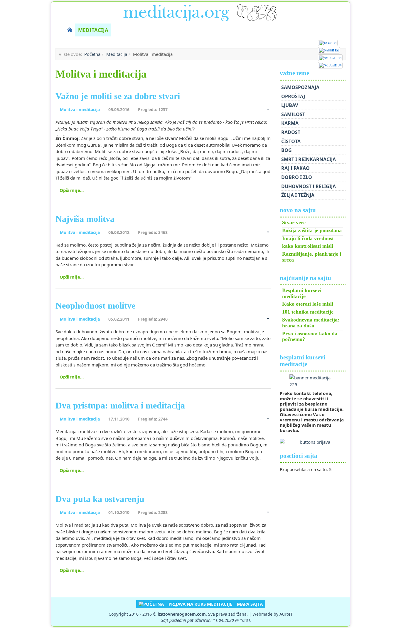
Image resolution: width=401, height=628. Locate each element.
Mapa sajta (250, 604)
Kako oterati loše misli (307, 304)
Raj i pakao (295, 168)
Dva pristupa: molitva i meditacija (120, 405)
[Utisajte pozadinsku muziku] (330, 57)
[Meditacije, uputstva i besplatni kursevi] (200, 12)
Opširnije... (72, 190)
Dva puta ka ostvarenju (99, 499)
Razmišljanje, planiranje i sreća (311, 257)
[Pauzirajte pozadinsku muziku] (329, 50)
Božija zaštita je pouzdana (312, 230)
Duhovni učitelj (260, 30)
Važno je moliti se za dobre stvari (117, 96)
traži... (342, 30)
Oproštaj (293, 96)
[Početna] (69, 30)
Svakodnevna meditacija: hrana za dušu (310, 323)
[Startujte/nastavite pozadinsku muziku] (328, 43)
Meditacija (93, 30)
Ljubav (289, 105)
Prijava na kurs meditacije (200, 604)
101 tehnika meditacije (307, 312)
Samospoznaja (300, 87)
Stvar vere (294, 222)
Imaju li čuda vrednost (308, 238)
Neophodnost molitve (95, 305)
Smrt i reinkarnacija (308, 159)
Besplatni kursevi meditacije (301, 293)
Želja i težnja (297, 195)
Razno (298, 30)
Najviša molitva (84, 219)
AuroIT (286, 614)
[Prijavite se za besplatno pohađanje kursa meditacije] (313, 381)
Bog (286, 150)
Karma (290, 123)
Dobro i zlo (296, 177)
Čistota (291, 141)
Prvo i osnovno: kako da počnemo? (309, 336)
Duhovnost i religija (308, 186)
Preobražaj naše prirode (196, 30)
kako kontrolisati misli (307, 246)
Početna (92, 54)
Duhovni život (134, 30)
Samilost (293, 114)
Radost (290, 132)
